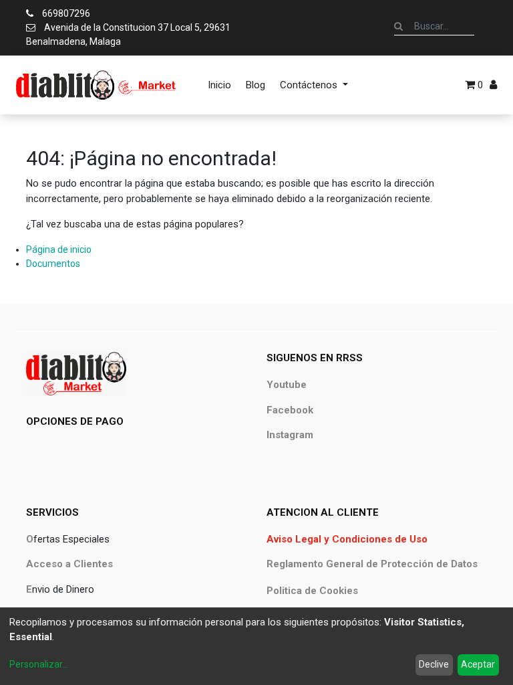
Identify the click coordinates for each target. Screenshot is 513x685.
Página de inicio (59, 249)
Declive (434, 664)
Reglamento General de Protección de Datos (372, 564)
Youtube (287, 385)
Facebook (290, 410)
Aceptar (478, 664)
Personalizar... (38, 664)
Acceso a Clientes (69, 564)
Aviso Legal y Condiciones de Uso (347, 539)
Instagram (290, 435)
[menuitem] (219, 85)
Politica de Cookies (312, 591)
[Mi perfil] (493, 85)
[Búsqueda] (398, 26)
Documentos (53, 263)
